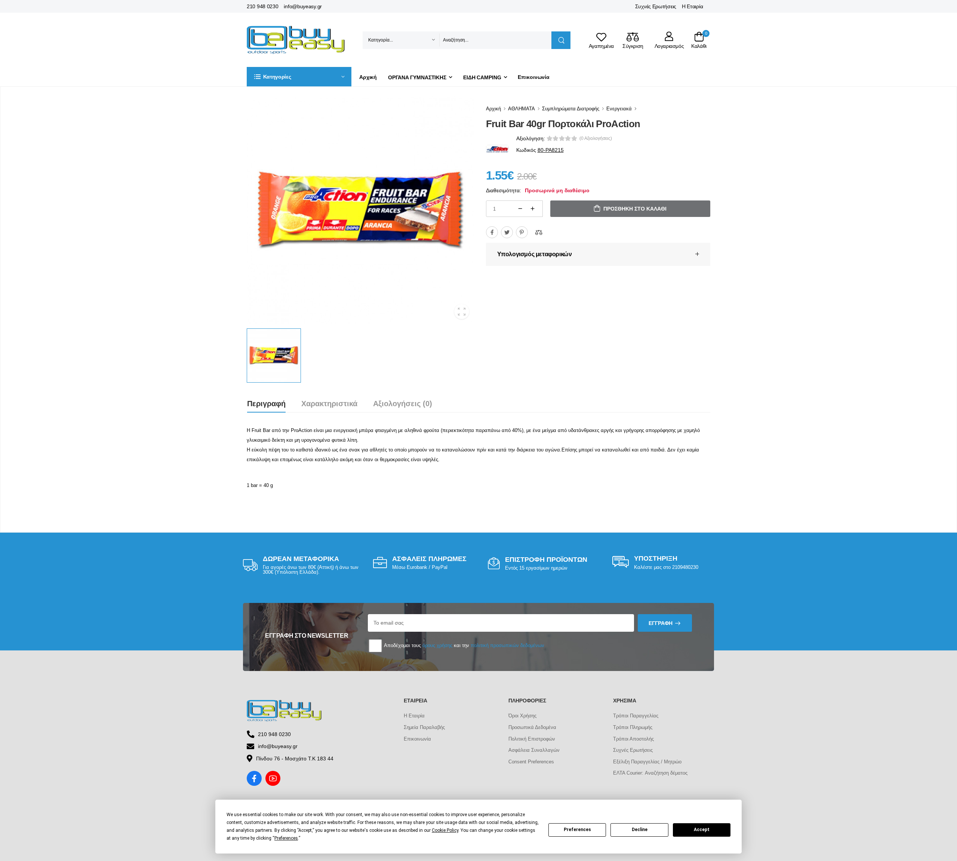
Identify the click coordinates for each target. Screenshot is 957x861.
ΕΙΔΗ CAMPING (482, 77)
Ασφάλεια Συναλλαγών (534, 750)
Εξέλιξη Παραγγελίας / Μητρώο (647, 762)
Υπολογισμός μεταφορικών (534, 254)
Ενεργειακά (619, 108)
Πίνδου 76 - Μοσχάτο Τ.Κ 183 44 (294, 759)
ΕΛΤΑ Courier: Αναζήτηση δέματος (650, 773)
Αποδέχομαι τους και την (463, 645)
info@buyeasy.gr (303, 6)
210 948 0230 (262, 6)
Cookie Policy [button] (445, 830)
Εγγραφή (661, 623)
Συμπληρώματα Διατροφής (570, 108)
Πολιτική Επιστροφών (531, 739)
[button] (299, 76)
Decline (639, 829)
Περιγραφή (266, 403)
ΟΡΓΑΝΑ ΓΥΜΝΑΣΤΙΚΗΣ (417, 77)
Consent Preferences (531, 762)
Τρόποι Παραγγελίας (635, 715)
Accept (702, 829)
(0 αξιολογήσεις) (595, 138)
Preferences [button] (286, 838)
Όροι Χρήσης (522, 715)
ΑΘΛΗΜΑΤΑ (521, 108)
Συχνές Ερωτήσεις (655, 6)
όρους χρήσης (437, 645)
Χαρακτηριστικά (329, 403)
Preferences (577, 829)
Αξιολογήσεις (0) (402, 403)
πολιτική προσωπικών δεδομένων (507, 645)
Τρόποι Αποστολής (633, 739)
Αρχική (368, 77)
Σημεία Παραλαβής (424, 727)
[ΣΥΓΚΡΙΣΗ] (538, 232)
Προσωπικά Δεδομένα (532, 727)
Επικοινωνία (534, 77)
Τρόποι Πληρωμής (632, 727)
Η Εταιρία (692, 6)
